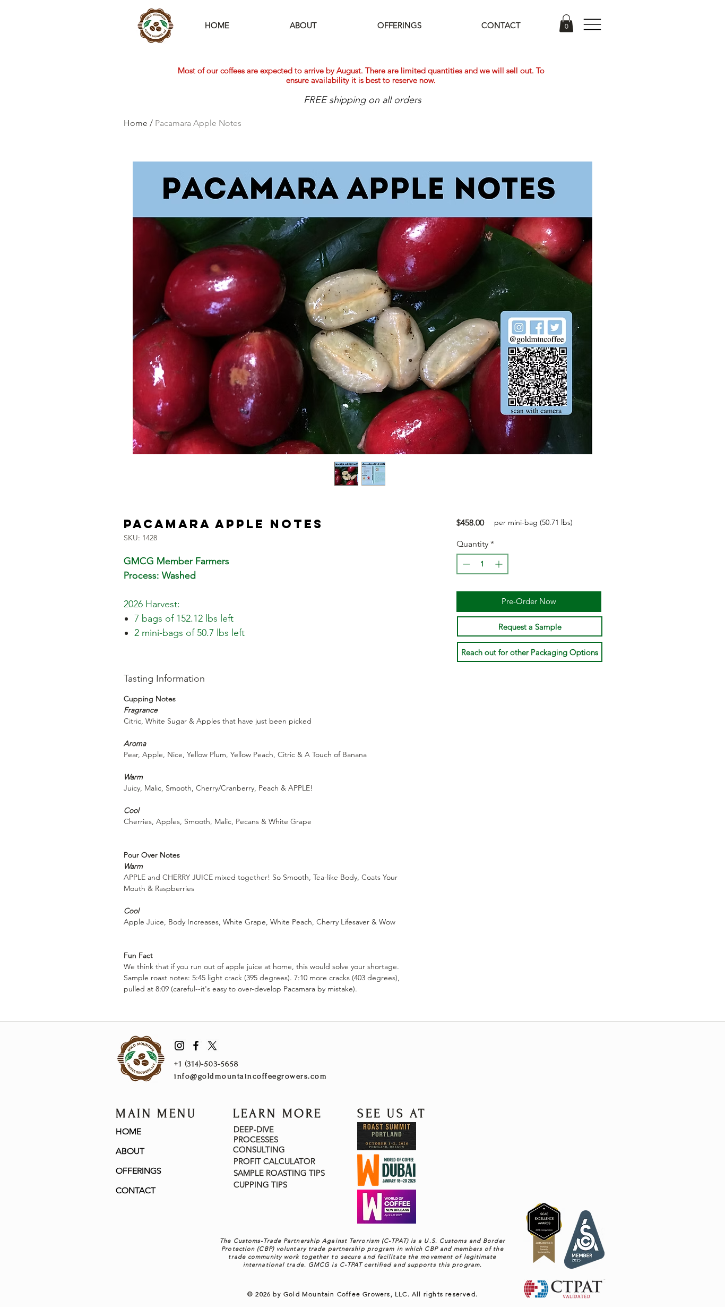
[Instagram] (179, 1045)
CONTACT (136, 1190)
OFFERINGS (138, 1171)
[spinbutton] (482, 564)
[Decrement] (465, 564)
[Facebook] (195, 1045)
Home (136, 123)
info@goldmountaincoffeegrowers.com (250, 1076)
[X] (212, 1045)
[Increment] (499, 564)
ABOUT (130, 1151)
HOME (128, 1131)
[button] (566, 23)
